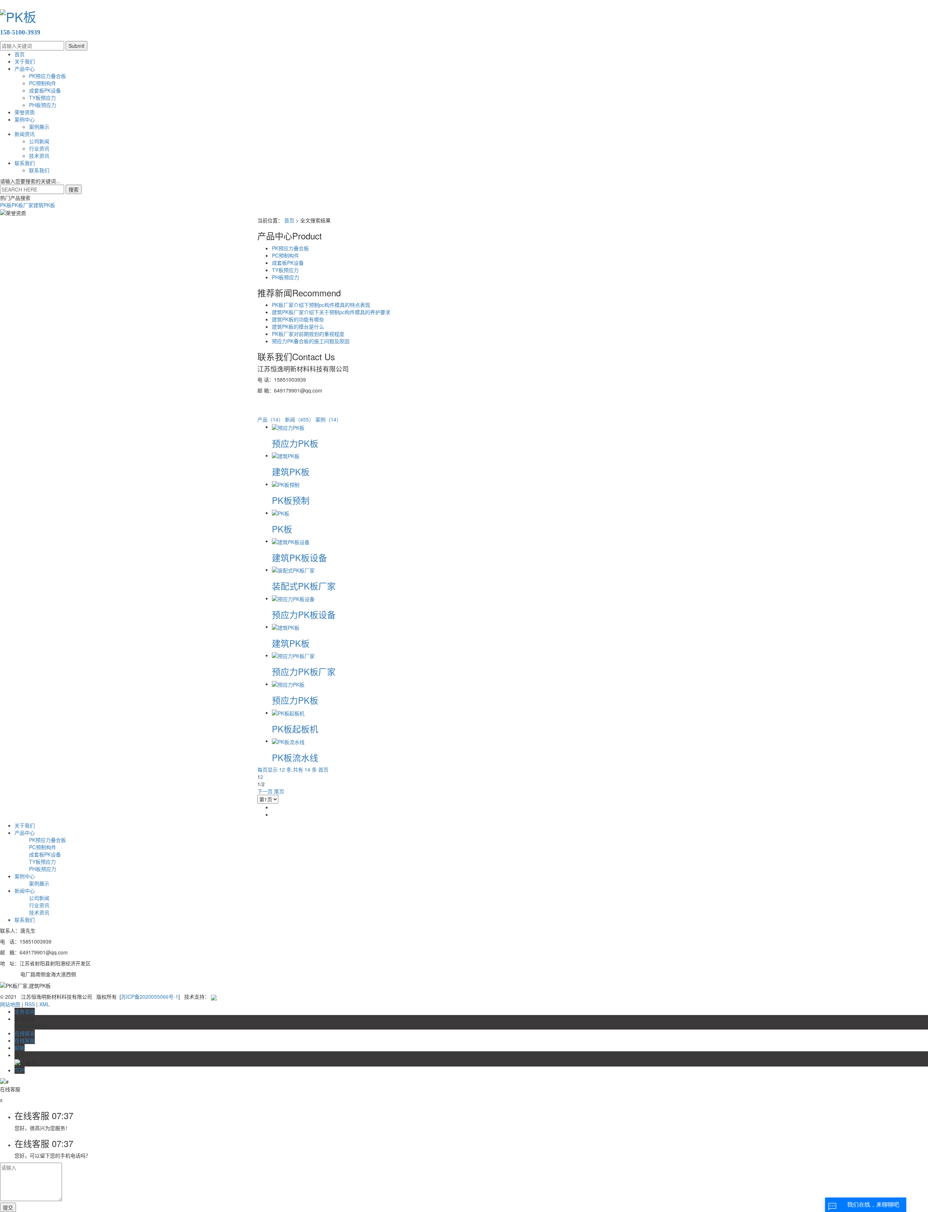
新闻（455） (299, 419)
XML (44, 1004)
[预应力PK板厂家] (293, 655)
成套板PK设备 (45, 90)
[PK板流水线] (288, 740)
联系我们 (24, 163)
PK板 (6, 205)
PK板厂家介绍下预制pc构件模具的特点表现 (321, 304)
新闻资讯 (24, 133)
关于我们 (24, 61)
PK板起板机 (295, 728)
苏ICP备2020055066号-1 (149, 996)
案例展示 (39, 126)
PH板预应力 (42, 104)
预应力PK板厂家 (304, 671)
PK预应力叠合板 (47, 75)
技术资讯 (39, 155)
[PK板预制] (285, 484)
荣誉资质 (24, 112)
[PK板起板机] (288, 712)
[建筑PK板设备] (291, 541)
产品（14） (270, 419)
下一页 (265, 791)
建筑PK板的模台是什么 (298, 326)
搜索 (74, 189)
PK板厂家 (22, 205)
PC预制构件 (42, 83)
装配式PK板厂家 (304, 585)
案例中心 (24, 119)
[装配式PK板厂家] (293, 569)
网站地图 (10, 1004)
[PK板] (280, 512)
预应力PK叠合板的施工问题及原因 (310, 341)
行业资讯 (39, 148)
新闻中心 (24, 890)
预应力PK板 (295, 443)
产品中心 (24, 68)
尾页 (279, 791)
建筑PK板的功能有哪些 (298, 319)
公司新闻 (39, 141)
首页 (19, 54)
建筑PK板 (44, 205)
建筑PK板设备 (299, 557)
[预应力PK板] (288, 426)
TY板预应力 (42, 97)
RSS (30, 1004)
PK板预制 (291, 500)
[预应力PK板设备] (293, 598)
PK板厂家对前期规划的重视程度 (308, 333)
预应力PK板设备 (304, 614)
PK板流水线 (295, 757)
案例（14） (328, 419)
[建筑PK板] (285, 455)
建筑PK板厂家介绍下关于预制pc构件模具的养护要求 (331, 312)
